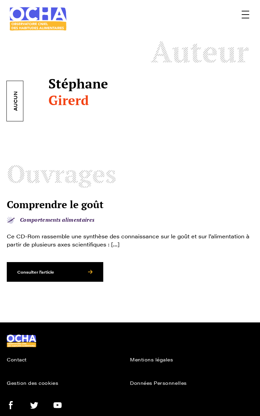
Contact (17, 359)
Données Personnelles (158, 382)
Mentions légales (151, 359)
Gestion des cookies (32, 382)
